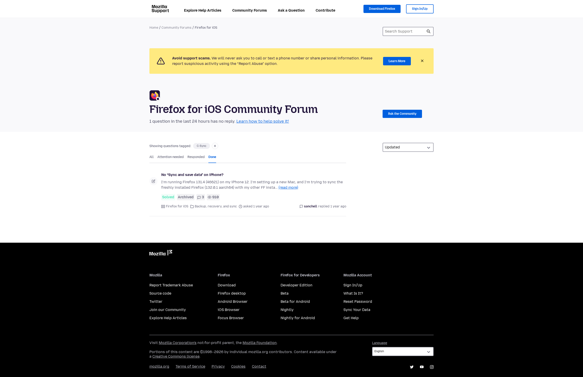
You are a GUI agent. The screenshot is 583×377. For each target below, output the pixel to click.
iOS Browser (229, 310)
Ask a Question (291, 10)
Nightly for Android (298, 318)
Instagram (432, 367)
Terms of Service (190, 366)
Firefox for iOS (177, 206)
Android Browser (233, 301)
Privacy (218, 366)
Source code (160, 293)
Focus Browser (231, 318)
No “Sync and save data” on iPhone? (192, 175)
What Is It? (353, 293)
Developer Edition (296, 285)
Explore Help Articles (202, 10)
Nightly (287, 310)
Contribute (325, 10)
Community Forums (249, 10)
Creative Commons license (175, 356)
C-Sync (201, 146)
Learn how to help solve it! (262, 121)
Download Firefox (382, 9)
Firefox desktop (232, 293)
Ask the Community (402, 114)
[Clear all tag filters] (215, 146)
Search (428, 31)
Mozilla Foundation (260, 343)
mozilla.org (159, 366)
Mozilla (160, 253)
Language (379, 343)
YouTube (422, 367)
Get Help (351, 318)
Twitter (155, 301)
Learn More (397, 61)
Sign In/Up (420, 9)
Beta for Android (295, 301)
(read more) (288, 187)
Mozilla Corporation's (178, 343)
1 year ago (338, 206)
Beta (285, 293)
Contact (259, 366)
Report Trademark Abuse (171, 285)
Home (153, 28)
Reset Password (357, 301)
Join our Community (167, 310)
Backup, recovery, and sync (216, 206)
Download (227, 285)
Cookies (238, 366)
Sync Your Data (356, 310)
